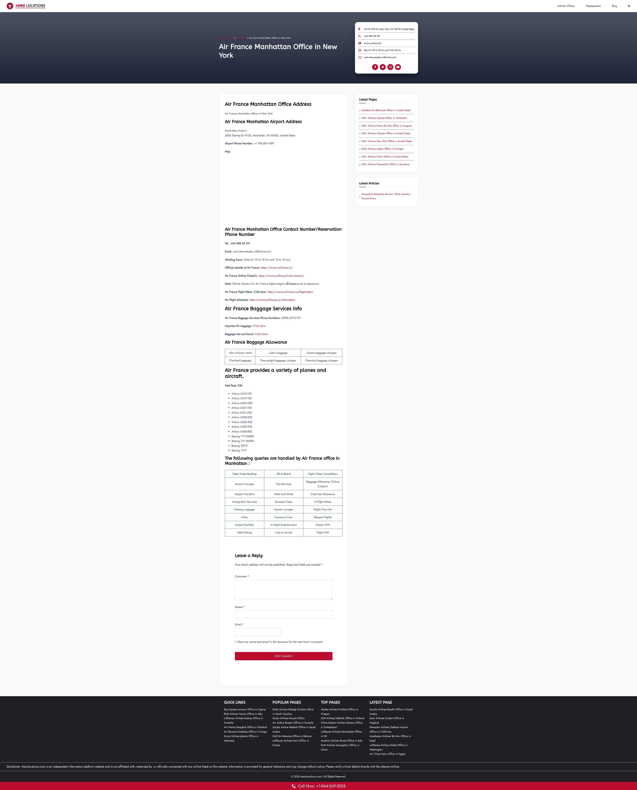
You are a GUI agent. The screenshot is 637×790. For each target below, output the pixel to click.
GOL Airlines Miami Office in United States (383, 157)
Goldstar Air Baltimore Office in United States (385, 110)
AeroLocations (226, 38)
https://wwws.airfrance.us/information (272, 300)
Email (240, 624)
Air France (241, 38)
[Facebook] (375, 67)
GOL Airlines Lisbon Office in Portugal (381, 149)
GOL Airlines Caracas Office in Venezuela (383, 118)
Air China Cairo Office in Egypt (387, 754)
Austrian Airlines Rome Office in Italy (341, 741)
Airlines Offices (566, 6)
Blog (614, 6)
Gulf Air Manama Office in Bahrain (292, 736)
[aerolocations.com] (26, 6)
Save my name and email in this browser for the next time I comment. (280, 642)
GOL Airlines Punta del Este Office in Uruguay (385, 126)
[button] (629, 6)
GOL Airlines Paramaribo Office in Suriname (384, 164)
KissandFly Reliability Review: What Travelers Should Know (384, 196)
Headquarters (593, 6)
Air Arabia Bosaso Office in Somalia (293, 723)
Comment (242, 576)
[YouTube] (398, 67)
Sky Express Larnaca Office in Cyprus (245, 709)
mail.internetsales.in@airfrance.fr (380, 57)
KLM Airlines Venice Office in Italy (243, 714)
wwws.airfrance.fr (372, 43)
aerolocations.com (311, 776)
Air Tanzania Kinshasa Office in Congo (245, 732)
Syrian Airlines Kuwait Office (289, 718)
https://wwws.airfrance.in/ (277, 268)
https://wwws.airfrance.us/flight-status (290, 292)
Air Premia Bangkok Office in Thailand (245, 727)
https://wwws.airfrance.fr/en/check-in (281, 276)
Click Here (259, 326)
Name (240, 607)
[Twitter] (383, 67)
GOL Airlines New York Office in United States (385, 141)
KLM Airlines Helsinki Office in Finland (342, 718)
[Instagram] (390, 67)
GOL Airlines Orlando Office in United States (384, 133)
